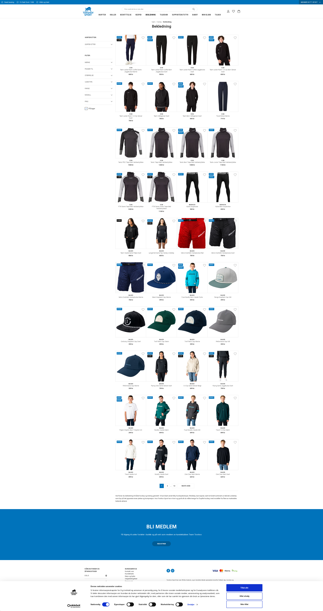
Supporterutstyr (180, 15)
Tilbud (218, 15)
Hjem (153, 22)
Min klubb (206, 15)
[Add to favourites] (143, 37)
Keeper (139, 15)
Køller (113, 15)
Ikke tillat (244, 604)
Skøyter (102, 15)
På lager (92, 109)
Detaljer (190, 604)
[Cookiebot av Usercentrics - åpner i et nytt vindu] (74, 606)
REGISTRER (161, 544)
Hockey (159, 22)
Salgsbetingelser (131, 579)
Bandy (195, 15)
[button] (98, 44)
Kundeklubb (129, 574)
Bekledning (151, 15)
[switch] (130, 604)
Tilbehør (164, 15)
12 (174, 486)
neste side (186, 486)
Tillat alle (244, 588)
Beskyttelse (125, 15)
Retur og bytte (130, 576)
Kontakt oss (129, 571)
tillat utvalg (244, 596)
